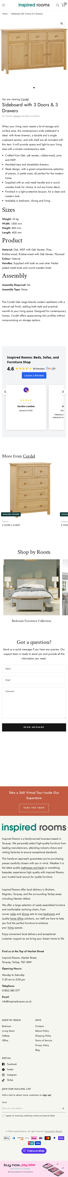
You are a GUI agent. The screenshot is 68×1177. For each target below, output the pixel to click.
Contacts (39, 1026)
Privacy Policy (42, 1045)
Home (5, 13)
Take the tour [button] (34, 807)
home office (17, 918)
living (11, 927)
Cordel (29, 456)
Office (5, 1040)
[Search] (57, 5)
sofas (13, 914)
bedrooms (49, 914)
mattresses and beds (32, 868)
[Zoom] (62, 23)
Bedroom (6, 1026)
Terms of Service (43, 1040)
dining (25, 914)
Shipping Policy (43, 1035)
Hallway (6, 1035)
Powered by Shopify (53, 1131)
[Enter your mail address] (63, 1108)
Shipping (17, 116)
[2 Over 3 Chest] (30, 490)
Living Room (8, 1031)
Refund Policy (42, 1031)
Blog (37, 1050)
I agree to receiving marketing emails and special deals (30, 1115)
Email (4, 1102)
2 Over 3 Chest (11, 525)
